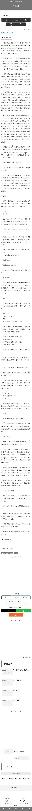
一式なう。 (8, 798)
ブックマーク (7, 37)
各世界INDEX (16, 805)
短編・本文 (5, 553)
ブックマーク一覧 (23, 803)
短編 (16, 553)
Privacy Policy (23, 801)
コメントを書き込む (16, 773)
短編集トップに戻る (7, 32)
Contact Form (8, 803)
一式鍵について (8, 801)
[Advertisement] (16, 574)
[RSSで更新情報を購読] (16, 615)
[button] (21, 24)
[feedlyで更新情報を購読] (23, 610)
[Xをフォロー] (8, 610)
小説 (12, 553)
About (23, 798)
